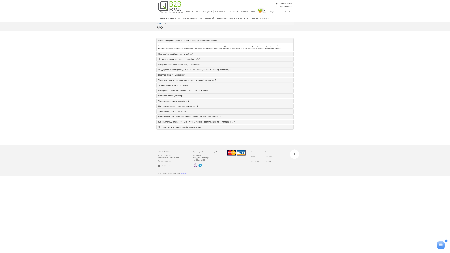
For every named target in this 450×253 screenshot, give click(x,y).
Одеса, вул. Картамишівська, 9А (205, 152)
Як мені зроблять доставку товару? (173, 85)
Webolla (184, 173)
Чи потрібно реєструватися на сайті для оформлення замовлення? (187, 40)
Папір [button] (162, 18)
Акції (198, 11)
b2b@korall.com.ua (168, 166)
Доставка (268, 156)
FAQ (253, 11)
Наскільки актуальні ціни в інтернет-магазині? (178, 106)
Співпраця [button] (232, 11)
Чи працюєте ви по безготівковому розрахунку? (179, 64)
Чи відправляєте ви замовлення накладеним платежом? (183, 91)
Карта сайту (255, 161)
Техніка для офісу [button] (225, 18)
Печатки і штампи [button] (259, 18)
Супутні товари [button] (189, 18)
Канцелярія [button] (173, 18)
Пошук (287, 12)
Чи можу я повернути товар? (170, 96)
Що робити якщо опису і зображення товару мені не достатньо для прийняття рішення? (196, 122)
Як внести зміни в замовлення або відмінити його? (180, 127)
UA (264, 11)
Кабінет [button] (188, 11)
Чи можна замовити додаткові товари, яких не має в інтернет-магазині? (189, 117)
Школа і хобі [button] (242, 18)
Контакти (268, 152)
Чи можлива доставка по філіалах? (173, 101)
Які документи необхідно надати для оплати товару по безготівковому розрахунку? (194, 70)
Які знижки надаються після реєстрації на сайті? (179, 59)
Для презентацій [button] (206, 18)
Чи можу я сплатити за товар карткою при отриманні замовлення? (187, 80)
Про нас (244, 11)
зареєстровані (286, 7)
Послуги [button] (207, 11)
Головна (254, 152)
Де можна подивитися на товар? (172, 111)
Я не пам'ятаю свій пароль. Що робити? (175, 54)
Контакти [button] (219, 11)
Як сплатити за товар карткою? (171, 75)
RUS (264, 12)
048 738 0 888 (166, 161)
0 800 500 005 (284, 4)
